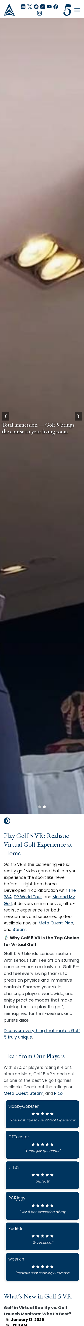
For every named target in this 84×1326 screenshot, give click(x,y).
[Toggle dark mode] (7, 820)
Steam (19, 929)
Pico (69, 923)
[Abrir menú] (77, 10)
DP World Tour (28, 897)
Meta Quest (51, 923)
